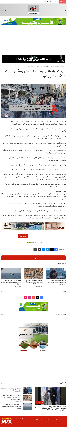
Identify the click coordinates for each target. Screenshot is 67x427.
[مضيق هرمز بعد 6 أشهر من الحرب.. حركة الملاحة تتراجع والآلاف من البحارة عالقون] (11, 273)
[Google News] (31, 242)
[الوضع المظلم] (5, 10)
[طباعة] (35, 249)
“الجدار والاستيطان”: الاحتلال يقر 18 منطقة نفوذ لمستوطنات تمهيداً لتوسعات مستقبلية (37, 1)
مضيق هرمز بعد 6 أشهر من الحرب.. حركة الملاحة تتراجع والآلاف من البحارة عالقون (11, 282)
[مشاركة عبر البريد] (39, 249)
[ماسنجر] (43, 249)
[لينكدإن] (48, 249)
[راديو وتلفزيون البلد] (33, 10)
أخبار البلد (57, 66)
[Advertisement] (33, 41)
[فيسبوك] (56, 249)
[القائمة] (2, 10)
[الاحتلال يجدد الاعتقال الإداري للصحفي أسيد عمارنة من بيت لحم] (56, 273)
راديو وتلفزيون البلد (38, 419)
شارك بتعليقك (33, 258)
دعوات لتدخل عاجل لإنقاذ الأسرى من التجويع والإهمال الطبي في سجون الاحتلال (50, 407)
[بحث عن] (65, 10)
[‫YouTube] (33, 297)
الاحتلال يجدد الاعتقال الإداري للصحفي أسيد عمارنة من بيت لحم (57, 281)
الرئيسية (62, 66)
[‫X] (52, 249)
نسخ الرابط (23, 236)
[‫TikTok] (25, 297)
